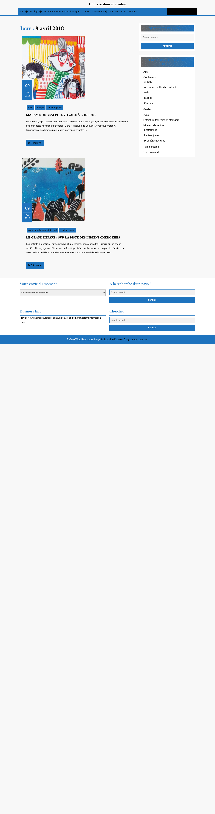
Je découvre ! (36, 143)
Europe (40, 107)
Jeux (86, 11)
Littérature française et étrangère (62, 11)
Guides (133, 11)
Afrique (148, 81)
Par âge (34, 11)
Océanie (149, 103)
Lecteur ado (150, 130)
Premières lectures (154, 140)
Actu (21, 11)
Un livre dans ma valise (107, 4)
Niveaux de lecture (153, 125)
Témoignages (151, 146)
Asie (146, 92)
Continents (98, 11)
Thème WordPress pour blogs (83, 339)
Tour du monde (118, 11)
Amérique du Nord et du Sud (42, 230)
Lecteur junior (55, 107)
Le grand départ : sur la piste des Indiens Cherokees (73, 237)
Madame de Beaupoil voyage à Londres (61, 115)
